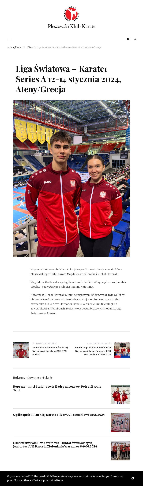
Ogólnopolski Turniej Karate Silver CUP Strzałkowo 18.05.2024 (59, 414)
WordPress (57, 480)
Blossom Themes (23, 480)
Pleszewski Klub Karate (71, 26)
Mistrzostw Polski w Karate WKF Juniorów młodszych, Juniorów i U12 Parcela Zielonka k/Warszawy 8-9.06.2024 (55, 444)
